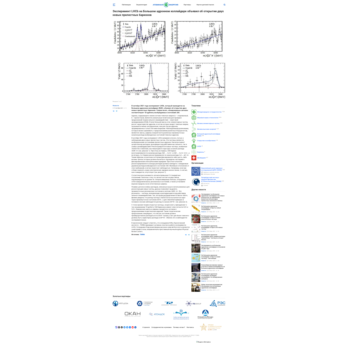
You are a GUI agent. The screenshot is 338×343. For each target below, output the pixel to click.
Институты (206, 183)
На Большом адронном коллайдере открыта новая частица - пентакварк (210, 256)
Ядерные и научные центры (211, 172)
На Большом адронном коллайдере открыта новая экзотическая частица (210, 217)
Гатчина (205, 185)
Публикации (126, 5)
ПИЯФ (142, 234)
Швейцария (201, 158)
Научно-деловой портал (205, 5)
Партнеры (187, 5)
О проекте (146, 327)
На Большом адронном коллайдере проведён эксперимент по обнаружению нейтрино (211, 276)
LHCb (199, 146)
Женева (212, 174)
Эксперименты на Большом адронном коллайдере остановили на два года (213, 247)
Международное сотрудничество (209, 112)
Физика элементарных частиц (208, 123)
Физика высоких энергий (206, 129)
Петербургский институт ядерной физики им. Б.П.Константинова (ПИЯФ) (211, 179)
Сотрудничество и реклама (161, 327)
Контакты (190, 327)
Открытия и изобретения (206, 140)
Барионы (200, 152)
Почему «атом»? (179, 327)
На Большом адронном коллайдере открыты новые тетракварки (211, 207)
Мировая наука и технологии (207, 118)
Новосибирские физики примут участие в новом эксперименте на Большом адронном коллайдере (213, 266)
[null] (114, 111)
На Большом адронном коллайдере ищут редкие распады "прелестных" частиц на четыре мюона (213, 237)
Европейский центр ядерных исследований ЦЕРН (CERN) (212, 169)
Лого (166, 4)
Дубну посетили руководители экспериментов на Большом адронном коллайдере (211, 286)
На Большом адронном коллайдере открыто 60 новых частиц (212, 227)
